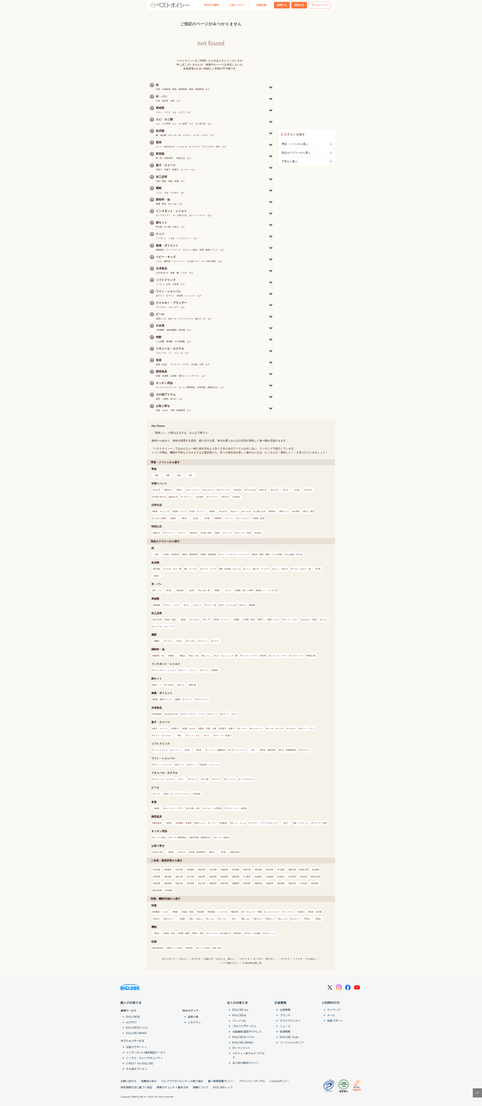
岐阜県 (213, 876)
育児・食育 (309, 511)
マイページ (321, 5)
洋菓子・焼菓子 (227, 728)
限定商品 (235, 852)
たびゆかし (311, 959)
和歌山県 (316, 876)
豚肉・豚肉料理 (190, 554)
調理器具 (157, 823)
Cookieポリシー (279, 1081)
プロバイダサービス (244, 1026)
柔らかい (259, 919)
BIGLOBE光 (133, 1016)
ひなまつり (209, 490)
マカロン (292, 728)
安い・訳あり (196, 919)
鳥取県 (157, 883)
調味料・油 (158, 656)
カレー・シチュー (188, 670)
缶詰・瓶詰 (171, 619)
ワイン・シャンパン (162, 764)
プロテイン (305, 750)
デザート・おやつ (229, 714)
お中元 (309, 490)
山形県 (213, 870)
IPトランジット (241, 1048)
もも (187, 605)
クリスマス (213, 497)
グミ (207, 735)
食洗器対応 (158, 948)
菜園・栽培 (259, 518)
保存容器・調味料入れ (200, 837)
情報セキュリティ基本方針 (172, 1087)
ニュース (285, 1026)
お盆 (298, 490)
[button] (211, 86)
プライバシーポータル (252, 1081)
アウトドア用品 (320, 823)
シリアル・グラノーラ (163, 626)
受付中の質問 (211, 5)
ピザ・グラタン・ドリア (193, 714)
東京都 (293, 870)
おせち (183, 852)
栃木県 (247, 870)
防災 (185, 518)
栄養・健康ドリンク (162, 699)
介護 (207, 518)
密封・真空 (198, 933)
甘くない (211, 919)
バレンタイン (193, 490)
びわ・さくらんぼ (228, 605)
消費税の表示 (149, 1081)
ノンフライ (289, 912)
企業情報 (280, 1002)
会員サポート (335, 1020)
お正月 (157, 490)
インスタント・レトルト (164, 670)
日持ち (157, 919)
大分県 (304, 883)
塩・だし (207, 656)
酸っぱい (247, 919)
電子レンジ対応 (175, 948)
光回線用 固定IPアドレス (247, 1031)
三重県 (247, 876)
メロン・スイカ (172, 605)
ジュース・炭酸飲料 (216, 750)
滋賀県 (259, 876)
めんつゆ (194, 656)
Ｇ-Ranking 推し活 (251, 963)
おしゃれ (283, 919)
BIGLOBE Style (289, 1037)
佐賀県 (270, 883)
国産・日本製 (315, 912)
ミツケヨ (297, 959)
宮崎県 (315, 883)
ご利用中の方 (331, 1002)
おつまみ (247, 511)
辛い (235, 919)
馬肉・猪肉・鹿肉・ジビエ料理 (267, 554)
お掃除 (296, 511)
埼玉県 (270, 870)
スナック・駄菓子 (223, 735)
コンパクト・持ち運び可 (219, 933)
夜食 (212, 511)
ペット (230, 518)
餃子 (212, 852)
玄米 (192, 590)
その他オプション (136, 1069)
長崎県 (281, 883)
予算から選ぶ (289, 161)
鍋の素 (193, 685)
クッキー (243, 728)
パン (229, 590)
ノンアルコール (246, 779)
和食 (171, 852)
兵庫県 (293, 876)
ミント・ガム (193, 735)
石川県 (191, 876)
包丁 (286, 823)
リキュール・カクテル (163, 779)
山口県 (202, 883)
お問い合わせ (128, 1081)
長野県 (157, 876)
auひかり (131, 1022)
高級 (183, 919)
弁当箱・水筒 (193, 808)
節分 (180, 490)
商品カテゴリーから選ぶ (296, 152)
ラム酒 (205, 779)
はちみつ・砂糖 (309, 619)
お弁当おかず (172, 714)
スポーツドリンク (237, 750)
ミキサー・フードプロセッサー (264, 823)
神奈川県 (304, 870)
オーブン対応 (204, 948)
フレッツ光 (239, 1020)
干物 (318, 569)
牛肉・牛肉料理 (172, 554)
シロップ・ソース (278, 656)
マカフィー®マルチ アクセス (248, 1055)
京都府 (270, 876)
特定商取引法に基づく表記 (136, 1087)
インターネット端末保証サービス (145, 1052)
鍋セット (157, 685)
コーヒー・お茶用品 (213, 808)
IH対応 (190, 948)
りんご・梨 (211, 605)
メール (331, 1015)
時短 (157, 933)
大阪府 (281, 876)
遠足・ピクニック (224, 533)
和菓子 (175, 728)
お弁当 (224, 511)
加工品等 (157, 619)
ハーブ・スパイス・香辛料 (254, 656)
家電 (169, 823)
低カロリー (170, 919)
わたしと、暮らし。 (227, 959)
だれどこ (183, 959)
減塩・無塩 (188, 912)
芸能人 (302, 912)
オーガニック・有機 (252, 912)
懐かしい (271, 919)
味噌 (171, 656)
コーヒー (176, 750)
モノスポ (257, 959)
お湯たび (208, 959)
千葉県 (281, 870)
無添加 (235, 912)
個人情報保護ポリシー (221, 1081)
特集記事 (261, 5)
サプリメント (203, 699)
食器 (157, 808)
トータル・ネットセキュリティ (144, 1058)
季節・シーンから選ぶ (295, 143)
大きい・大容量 (253, 933)
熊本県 (293, 883)
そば (180, 641)
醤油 (183, 656)
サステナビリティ (290, 1020)
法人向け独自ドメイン (245, 1063)
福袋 (174, 518)
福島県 (225, 870)
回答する (299, 5)
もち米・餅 (205, 590)
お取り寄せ (158, 852)
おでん (181, 685)
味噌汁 (216, 670)
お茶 (188, 750)
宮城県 (191, 870)
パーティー (170, 533)
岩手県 (180, 870)
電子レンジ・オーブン (205, 823)
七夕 (286, 490)
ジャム (324, 619)
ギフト (183, 533)
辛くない (223, 919)
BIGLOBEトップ (222, 1087)
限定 (319, 919)
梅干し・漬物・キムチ (269, 619)
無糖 (176, 912)
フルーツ (213, 714)
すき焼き (170, 685)
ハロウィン (187, 497)
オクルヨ (195, 959)
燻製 (237, 619)
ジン (182, 779)
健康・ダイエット (184, 699)
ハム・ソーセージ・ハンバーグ (234, 554)
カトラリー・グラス (174, 808)
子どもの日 (251, 490)
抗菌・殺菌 (184, 933)
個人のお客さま (131, 1002)
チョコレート (257, 728)
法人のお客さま (237, 1002)
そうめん (191, 641)
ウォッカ (193, 779)
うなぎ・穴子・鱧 (173, 569)
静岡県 (225, 876)
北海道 (157, 870)
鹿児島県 (157, 890)
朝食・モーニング (161, 511)
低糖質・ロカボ (160, 912)
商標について (201, 1087)
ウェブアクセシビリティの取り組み (182, 1081)
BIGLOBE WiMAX (136, 1033)
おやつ (235, 511)
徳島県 (213, 883)
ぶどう (198, 605)
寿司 (157, 576)
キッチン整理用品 (178, 837)
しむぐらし (194, 1022)
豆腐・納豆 (250, 619)
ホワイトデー (224, 490)
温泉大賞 (193, 1016)
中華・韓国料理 (197, 852)
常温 (307, 919)
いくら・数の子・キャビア (257, 569)
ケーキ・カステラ (275, 728)
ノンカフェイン (272, 912)
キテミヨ (244, 959)
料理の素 (311, 656)
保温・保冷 (170, 933)
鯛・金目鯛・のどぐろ (230, 569)
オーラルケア (244, 518)
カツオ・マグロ (209, 569)
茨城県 (236, 870)
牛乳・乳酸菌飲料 (288, 750)
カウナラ (285, 959)
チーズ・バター (291, 619)
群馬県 (259, 870)
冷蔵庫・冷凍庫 (184, 823)
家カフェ (285, 511)
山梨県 (316, 870)
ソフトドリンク (160, 750)
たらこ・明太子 (281, 569)
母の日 (264, 490)
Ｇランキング (168, 959)
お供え (259, 533)
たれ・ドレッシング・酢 (226, 656)
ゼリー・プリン (307, 728)
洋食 (224, 852)
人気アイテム (236, 5)
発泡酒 (197, 794)
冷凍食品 (157, 714)
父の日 (275, 490)
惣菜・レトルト (222, 619)
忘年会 (226, 497)
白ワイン (192, 764)
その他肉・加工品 (294, 554)
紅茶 (199, 750)
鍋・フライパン (301, 823)
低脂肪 (201, 912)
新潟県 (168, 876)
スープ (204, 670)
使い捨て (218, 948)
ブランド (285, 1015)
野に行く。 (271, 959)
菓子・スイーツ (160, 728)
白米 (169, 590)
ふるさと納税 (159, 518)
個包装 (238, 933)
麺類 (157, 641)
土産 (196, 518)
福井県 (202, 876)
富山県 (180, 876)
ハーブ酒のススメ (230, 963)
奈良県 (304, 876)
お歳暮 (200, 497)
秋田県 (202, 870)
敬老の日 (174, 497)
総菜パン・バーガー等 (267, 590)
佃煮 (184, 619)
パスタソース (297, 656)
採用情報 (285, 1031)
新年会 (168, 490)
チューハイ (230, 779)
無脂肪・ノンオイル (218, 912)
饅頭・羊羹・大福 (208, 728)
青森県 (168, 870)
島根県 (168, 883)
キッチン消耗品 (222, 837)
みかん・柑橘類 (248, 605)
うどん (168, 641)
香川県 (225, 883)
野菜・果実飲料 (268, 750)
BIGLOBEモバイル (137, 1027)
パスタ (215, 641)
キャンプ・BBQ (243, 533)
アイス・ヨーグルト (162, 735)
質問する (282, 5)
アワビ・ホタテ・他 (301, 569)
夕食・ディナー (197, 511)
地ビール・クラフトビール (177, 794)
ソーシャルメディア (292, 1042)
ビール (157, 794)
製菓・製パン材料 (244, 590)
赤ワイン (180, 764)
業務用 (219, 518)
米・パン (157, 590)
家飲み (273, 511)
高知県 (247, 883)
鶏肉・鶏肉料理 (209, 554)
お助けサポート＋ (136, 1047)
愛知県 (236, 876)
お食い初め (207, 533)
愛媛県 (236, 883)
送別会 (194, 533)
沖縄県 (169, 890)
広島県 (191, 883)
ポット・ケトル (238, 823)
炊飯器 (224, 823)
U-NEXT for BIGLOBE (139, 1063)
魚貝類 (157, 569)
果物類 (157, 605)
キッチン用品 (159, 837)
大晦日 (237, 497)
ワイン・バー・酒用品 (236, 808)
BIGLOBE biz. (240, 1010)
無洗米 (181, 590)
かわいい (295, 919)
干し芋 (207, 619)
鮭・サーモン (191, 569)
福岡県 (259, 883)
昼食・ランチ (180, 511)
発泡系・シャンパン (210, 764)
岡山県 (180, 883)
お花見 (238, 490)
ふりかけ (195, 619)
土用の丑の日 (159, 497)
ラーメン (204, 641)
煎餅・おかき (189, 728)
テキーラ (217, 779)
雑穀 (218, 590)
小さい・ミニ (270, 933)
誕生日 (157, 533)
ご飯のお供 (260, 511)
